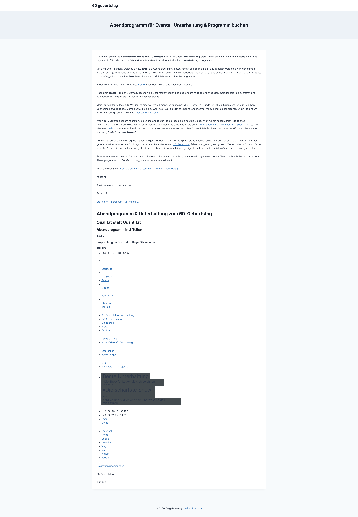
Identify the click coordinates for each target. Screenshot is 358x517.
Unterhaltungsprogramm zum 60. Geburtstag (223, 124)
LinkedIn (106, 442)
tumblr (105, 453)
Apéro (141, 84)
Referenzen (107, 295)
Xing (103, 446)
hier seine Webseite (147, 112)
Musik (109, 128)
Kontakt (105, 307)
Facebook (106, 431)
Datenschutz (131, 201)
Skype (104, 422)
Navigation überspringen (110, 466)
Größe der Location (112, 319)
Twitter (105, 434)
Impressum (116, 201)
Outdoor (106, 330)
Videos (105, 287)
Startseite (102, 201)
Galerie (105, 280)
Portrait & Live (109, 338)
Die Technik (107, 322)
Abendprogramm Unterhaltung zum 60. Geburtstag (149, 168)
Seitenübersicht (193, 508)
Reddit (105, 457)
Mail (103, 450)
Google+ (106, 438)
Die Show (106, 276)
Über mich (107, 303)
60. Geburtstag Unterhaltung (117, 315)
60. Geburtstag (181, 144)
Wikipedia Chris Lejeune (114, 366)
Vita (103, 362)
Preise (104, 326)
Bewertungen (108, 354)
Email (104, 419)
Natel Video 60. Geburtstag (117, 342)
